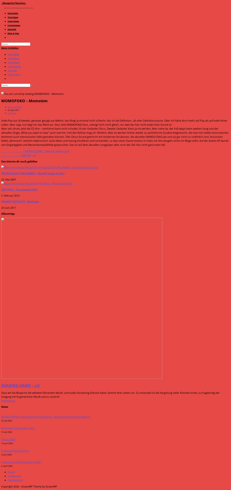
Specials (12, 70)
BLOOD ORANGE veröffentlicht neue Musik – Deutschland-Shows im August (45, 417)
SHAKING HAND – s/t (20, 385)
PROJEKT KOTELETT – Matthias (20, 201)
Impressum (14, 476)
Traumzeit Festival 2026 (15, 451)
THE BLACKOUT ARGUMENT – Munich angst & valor (33, 173)
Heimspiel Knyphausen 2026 (18, 428)
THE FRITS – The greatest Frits (19, 189)
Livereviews (14, 66)
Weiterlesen (8, 401)
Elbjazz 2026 (8, 439)
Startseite (13, 54)
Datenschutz (15, 480)
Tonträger (13, 58)
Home (11, 472)
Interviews (14, 62)
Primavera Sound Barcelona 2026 (21, 462)
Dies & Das (14, 74)
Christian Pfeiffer (15, 107)
